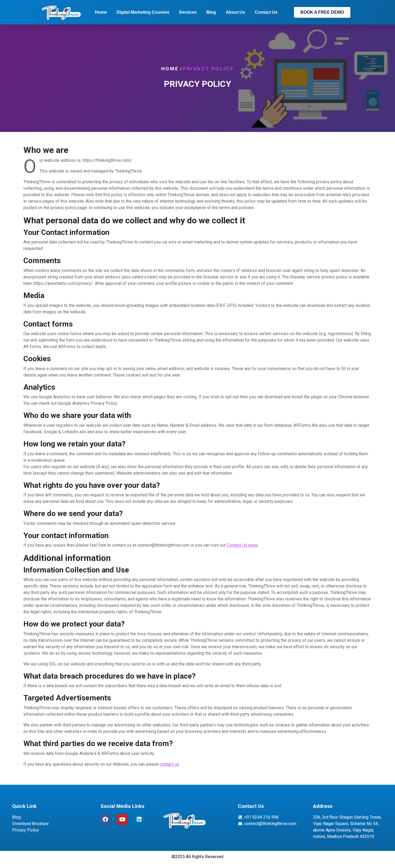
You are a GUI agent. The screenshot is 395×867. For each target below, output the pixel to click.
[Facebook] (105, 819)
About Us (235, 12)
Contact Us (266, 12)
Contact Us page (242, 545)
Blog (211, 12)
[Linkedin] (139, 819)
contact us (169, 764)
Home (101, 12)
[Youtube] (122, 819)
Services (188, 12)
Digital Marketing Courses (143, 12)
